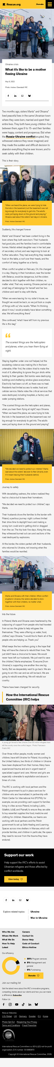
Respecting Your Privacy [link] (27, 1022)
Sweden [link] (32, 1016)
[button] (33, 975)
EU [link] (39, 1016)
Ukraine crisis (11, 64)
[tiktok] (23, 1004)
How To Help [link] (8, 943)
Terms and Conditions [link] (11, 1025)
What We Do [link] (8, 939)
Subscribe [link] (17, 995)
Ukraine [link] (35, 911)
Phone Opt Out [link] (8, 1022)
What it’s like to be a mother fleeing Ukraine (25, 71)
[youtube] (16, 1004)
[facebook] (8, 96)
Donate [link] (40, 4)
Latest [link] (5, 947)
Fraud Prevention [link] (29, 1025)
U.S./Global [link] (7, 1016)
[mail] (22, 96)
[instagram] (10, 1004)
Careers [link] (26, 932)
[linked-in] (15, 96)
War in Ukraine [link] (39, 917)
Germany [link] (23, 1016)
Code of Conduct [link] (30, 943)
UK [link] (15, 1016)
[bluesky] (29, 96)
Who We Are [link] (8, 932)
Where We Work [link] (10, 936)
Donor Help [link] (28, 939)
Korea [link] (45, 1016)
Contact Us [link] (27, 936)
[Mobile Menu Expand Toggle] (50, 4)
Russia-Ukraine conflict (20, 136)
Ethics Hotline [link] (29, 947)
